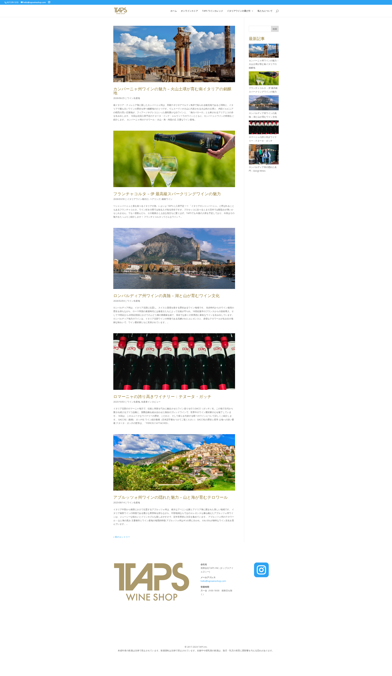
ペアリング (155, 199)
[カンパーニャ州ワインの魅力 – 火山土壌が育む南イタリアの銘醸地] (264, 51)
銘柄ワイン (167, 199)
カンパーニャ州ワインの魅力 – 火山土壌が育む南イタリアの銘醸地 (172, 91)
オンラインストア (189, 11)
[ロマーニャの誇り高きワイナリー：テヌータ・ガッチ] (264, 127)
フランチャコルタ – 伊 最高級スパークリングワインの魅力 (167, 193)
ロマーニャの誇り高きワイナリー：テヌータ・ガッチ (162, 396)
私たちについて (265, 11)
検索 (275, 28)
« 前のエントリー (121, 536)
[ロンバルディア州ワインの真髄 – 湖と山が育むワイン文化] (264, 103)
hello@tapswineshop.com (214, 581)
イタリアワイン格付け (138, 199)
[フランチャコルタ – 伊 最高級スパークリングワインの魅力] (264, 78)
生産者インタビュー (150, 401)
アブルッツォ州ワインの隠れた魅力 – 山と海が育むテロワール (170, 497)
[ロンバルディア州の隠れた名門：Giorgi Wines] (264, 154)
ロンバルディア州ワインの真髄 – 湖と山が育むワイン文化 (166, 295)
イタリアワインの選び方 (239, 11)
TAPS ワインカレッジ (212, 11)
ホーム (173, 11)
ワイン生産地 (133, 98)
